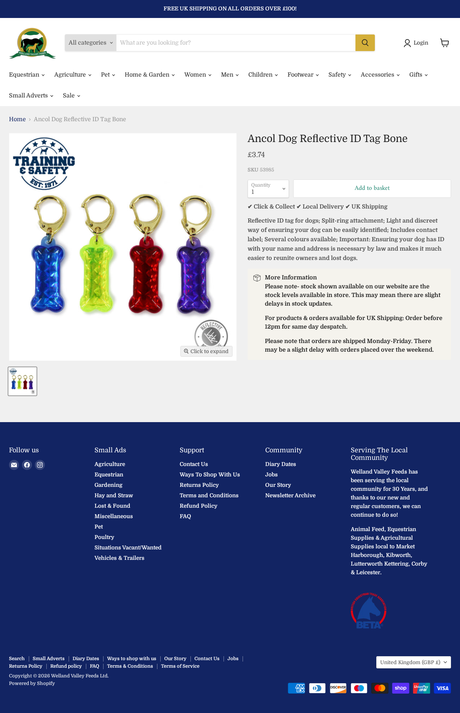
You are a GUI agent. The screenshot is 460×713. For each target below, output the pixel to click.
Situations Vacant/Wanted (128, 547)
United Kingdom (410, 662)
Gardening (109, 485)
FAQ (185, 516)
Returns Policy (199, 485)
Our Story (278, 485)
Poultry (104, 537)
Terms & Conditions (130, 666)
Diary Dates (280, 464)
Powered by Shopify (32, 683)
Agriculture (70, 75)
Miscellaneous (114, 516)
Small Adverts (29, 95)
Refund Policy (198, 506)
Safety (337, 75)
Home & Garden (148, 75)
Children (261, 75)
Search (17, 658)
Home (17, 119)
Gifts (416, 75)
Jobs (271, 474)
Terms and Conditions (209, 495)
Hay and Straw (114, 495)
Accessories (378, 75)
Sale (69, 95)
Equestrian (25, 75)
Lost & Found (112, 506)
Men (228, 75)
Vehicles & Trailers (119, 558)
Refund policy (66, 666)
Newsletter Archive (290, 495)
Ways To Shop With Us (210, 474)
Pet (106, 75)
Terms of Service (180, 666)
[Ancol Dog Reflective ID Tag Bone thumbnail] (22, 381)
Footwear (301, 75)
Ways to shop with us (131, 658)
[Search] (365, 43)
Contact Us (194, 464)
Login (421, 43)
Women (195, 75)
